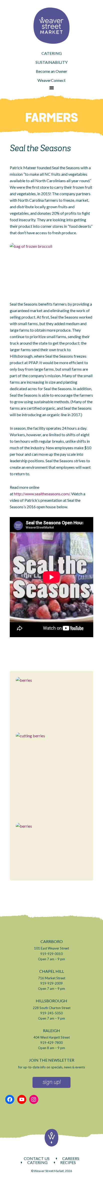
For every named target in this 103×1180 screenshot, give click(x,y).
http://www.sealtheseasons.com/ (42, 493)
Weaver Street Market (51, 26)
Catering (37, 1162)
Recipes (68, 1162)
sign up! (51, 1082)
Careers (70, 1158)
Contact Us (37, 1158)
